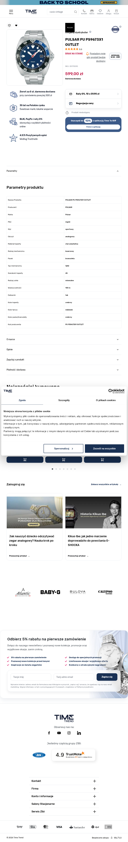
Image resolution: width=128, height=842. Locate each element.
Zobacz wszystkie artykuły (106, 484)
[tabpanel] (64, 252)
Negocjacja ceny (97, 103)
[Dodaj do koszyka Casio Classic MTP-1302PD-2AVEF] (102, 460)
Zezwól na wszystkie (104, 448)
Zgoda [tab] (22, 400)
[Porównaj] (9, 25)
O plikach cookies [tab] (106, 400)
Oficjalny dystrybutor (76, 32)
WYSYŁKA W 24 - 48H (115, 56)
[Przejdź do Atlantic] (22, 592)
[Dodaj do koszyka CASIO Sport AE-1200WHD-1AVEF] (25, 460)
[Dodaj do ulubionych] (16, 25)
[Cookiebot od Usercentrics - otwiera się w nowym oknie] (110, 391)
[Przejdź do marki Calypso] (105, 592)
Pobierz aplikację (93, 127)
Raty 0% (97, 94)
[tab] (64, 171)
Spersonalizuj (61, 448)
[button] (35, 57)
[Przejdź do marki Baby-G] (50, 592)
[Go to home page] (31, 12)
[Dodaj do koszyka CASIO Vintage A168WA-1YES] (63, 460)
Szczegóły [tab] (64, 400)
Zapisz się (107, 677)
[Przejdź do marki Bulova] (77, 592)
